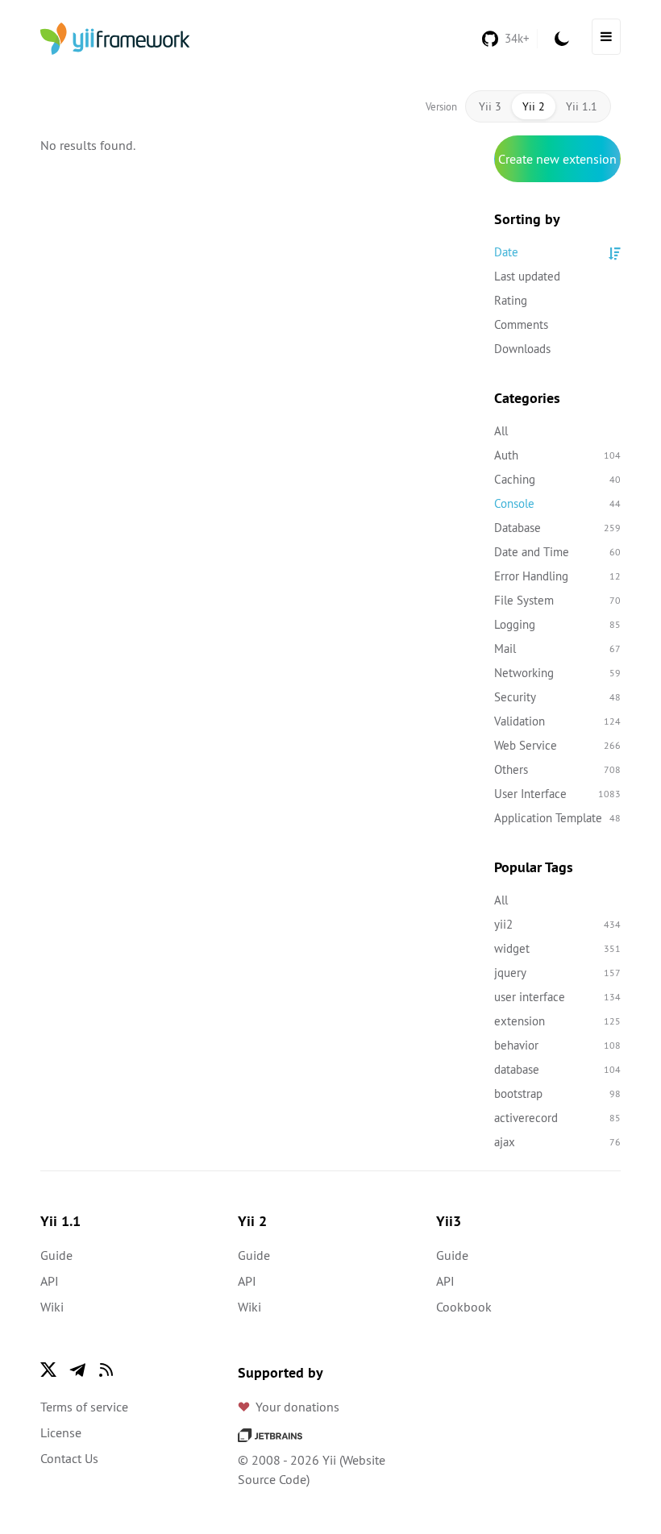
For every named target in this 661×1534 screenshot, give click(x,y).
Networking (558, 672)
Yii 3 (490, 106)
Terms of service (84, 1407)
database (558, 1069)
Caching (558, 479)
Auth (558, 455)
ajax (558, 1141)
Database (558, 527)
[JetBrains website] (270, 1434)
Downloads (522, 348)
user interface (558, 996)
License (60, 1432)
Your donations (297, 1407)
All (501, 431)
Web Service (558, 745)
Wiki (52, 1307)
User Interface (558, 793)
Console (558, 503)
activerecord (558, 1117)
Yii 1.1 (581, 106)
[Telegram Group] (77, 1369)
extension (558, 1021)
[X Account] (48, 1369)
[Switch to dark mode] (562, 39)
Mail (558, 648)
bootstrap (558, 1093)
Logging (558, 624)
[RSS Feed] (106, 1369)
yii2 (558, 924)
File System (558, 600)
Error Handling (558, 576)
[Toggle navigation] (606, 37)
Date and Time (558, 551)
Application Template (558, 817)
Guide (56, 1255)
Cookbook (464, 1307)
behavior (558, 1045)
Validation (558, 721)
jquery (558, 972)
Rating (510, 300)
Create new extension (557, 159)
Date (506, 252)
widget (558, 948)
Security (558, 697)
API (49, 1281)
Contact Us (69, 1458)
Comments (521, 324)
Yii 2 (533, 106)
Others (558, 769)
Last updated (527, 276)
